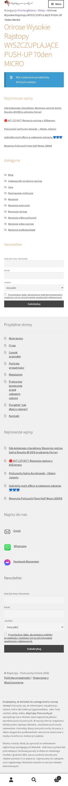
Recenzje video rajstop (21, 223)
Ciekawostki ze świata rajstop (25, 181)
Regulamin (15, 374)
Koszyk (52, 776)
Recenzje (13, 199)
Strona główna (26, 10)
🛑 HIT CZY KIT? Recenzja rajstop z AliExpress (29, 120)
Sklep (41, 10)
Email (7, 270)
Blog (10, 174)
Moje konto (16, 338)
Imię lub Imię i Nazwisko (16, 258)
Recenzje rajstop (17, 211)
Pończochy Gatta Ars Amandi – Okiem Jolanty (30, 129)
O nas (12, 345)
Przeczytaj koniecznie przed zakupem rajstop (15, 390)
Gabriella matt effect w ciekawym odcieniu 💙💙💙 (33, 137)
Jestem (7, 282)
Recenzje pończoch (19, 205)
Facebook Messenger (26, 561)
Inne (10, 187)
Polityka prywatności (17, 678)
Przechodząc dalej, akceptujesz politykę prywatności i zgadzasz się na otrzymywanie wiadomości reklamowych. (33, 296)
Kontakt (14, 416)
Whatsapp (20, 546)
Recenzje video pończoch (22, 217)
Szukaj (34, 780)
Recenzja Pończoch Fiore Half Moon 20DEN (28, 145)
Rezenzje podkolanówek (21, 229)
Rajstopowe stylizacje (20, 193)
